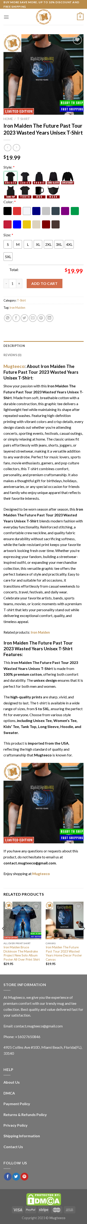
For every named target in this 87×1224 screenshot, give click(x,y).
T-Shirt (23, 119)
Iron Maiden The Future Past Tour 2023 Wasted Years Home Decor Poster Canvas (64, 953)
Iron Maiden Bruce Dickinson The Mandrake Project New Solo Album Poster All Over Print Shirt (21, 953)
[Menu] (6, 17)
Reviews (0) (12, 355)
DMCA (9, 1093)
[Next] (83, 937)
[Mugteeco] (43, 17)
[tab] (43, 345)
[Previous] (3, 937)
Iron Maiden (17, 307)
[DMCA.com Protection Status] (43, 1199)
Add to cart (44, 283)
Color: (9, 202)
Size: (8, 235)
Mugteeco (14, 366)
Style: (9, 167)
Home (8, 119)
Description (14, 346)
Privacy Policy (15, 1125)
